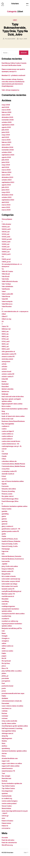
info (3, 554)
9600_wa (5, 336)
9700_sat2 (6, 341)
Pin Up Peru (6, 663)
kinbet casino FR (7, 571)
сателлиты (6, 828)
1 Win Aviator (6, 224)
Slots (3, 743)
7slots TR (5, 326)
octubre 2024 (7, 152)
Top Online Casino (8, 786)
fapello (4, 484)
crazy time (5, 469)
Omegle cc (6, 638)
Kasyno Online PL (8, 569)
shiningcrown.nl (7, 733)
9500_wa (5, 334)
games (4, 519)
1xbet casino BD (7, 294)
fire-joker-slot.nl (7, 496)
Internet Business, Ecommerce (13, 559)
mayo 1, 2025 (23, 39)
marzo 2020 (6, 210)
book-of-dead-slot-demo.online (13, 416)
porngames (6, 681)
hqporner (5, 551)
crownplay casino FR (9, 471)
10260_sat (5, 244)
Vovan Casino (7, 806)
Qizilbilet (5, 698)
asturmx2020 (11, 39)
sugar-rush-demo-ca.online (12, 763)
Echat (4, 476)
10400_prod (6, 249)
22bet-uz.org (6, 319)
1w (3, 269)
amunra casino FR (8, 356)
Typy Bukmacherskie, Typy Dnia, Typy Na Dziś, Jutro (15, 29)
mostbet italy (6, 616)
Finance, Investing (8, 491)
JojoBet (4, 564)
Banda (4, 381)
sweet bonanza (7, 768)
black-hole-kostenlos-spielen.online (15, 409)
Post (3, 683)
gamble (4, 511)
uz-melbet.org (7, 798)
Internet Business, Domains (11, 556)
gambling (5, 514)
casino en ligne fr (8, 431)
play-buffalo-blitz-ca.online (11, 671)
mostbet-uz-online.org (10, 621)
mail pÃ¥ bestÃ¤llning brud (11, 591)
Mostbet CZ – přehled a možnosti (13, 75)
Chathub (5, 454)
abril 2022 (5, 202)
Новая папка (6, 823)
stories (4, 753)
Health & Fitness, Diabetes (11, 541)
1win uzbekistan (7, 286)
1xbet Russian (7, 306)
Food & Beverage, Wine (10, 499)
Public (4, 696)
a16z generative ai (8, 351)
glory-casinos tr (7, 526)
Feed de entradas (8, 840)
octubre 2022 (6, 197)
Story (4, 756)
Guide (4, 536)
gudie (4, 534)
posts (4, 688)
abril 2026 (5, 107)
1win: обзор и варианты (10, 90)
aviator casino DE (8, 374)
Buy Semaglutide (8, 424)
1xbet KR (5, 299)
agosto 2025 (6, 127)
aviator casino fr (7, 376)
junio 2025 (5, 132)
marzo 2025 (6, 140)
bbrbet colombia (7, 389)
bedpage (5, 394)
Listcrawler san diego (9, 584)
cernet (4, 449)
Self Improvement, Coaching (12, 728)
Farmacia (5, 486)
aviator (4, 369)
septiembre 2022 (8, 200)
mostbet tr (5, 618)
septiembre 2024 (8, 155)
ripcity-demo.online (9, 723)
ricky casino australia (9, 721)
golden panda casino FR (10, 531)
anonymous (6, 361)
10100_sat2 (6, 237)
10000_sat (6, 227)
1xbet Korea (6, 296)
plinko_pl (5, 676)
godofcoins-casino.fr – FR (11, 529)
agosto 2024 (6, 157)
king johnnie (6, 574)
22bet (15, 20)
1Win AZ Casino (7, 271)
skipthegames (7, 738)
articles (4, 366)
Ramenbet (5, 703)
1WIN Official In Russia (10, 281)
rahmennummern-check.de (12, 701)
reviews (4, 718)
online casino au (7, 646)
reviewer (5, 716)
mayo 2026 (6, 105)
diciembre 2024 (7, 147)
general (4, 524)
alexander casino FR (9, 354)
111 (3, 257)
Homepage (6, 549)
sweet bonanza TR (8, 771)
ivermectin (6, 561)
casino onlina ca (7, 434)
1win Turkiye (6, 284)
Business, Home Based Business (13, 421)
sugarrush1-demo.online (10, 766)
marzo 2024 (6, 170)
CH (3, 451)
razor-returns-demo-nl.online (12, 706)
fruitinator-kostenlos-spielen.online (14, 506)
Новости (5, 826)
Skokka (4, 741)
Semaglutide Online (9, 731)
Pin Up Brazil (6, 661)
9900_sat (5, 346)
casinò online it (7, 439)
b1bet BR (5, 379)
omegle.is (5, 641)
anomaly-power (7, 359)
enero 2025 (6, 145)
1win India (5, 279)
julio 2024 (5, 160)
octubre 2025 (7, 122)
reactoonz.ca (6, 708)
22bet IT (5, 316)
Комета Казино (7, 821)
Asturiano (15, 3)
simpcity (5, 736)
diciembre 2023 (7, 177)
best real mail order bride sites (13, 396)
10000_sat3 (6, 229)
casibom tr (5, 426)
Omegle (4, 636)
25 (3, 321)
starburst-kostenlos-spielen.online (14, 751)
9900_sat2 (6, 349)
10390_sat (5, 247)
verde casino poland (9, 803)
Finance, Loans (7, 494)
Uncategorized (7, 791)
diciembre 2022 (7, 195)
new (3, 631)
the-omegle (6, 776)
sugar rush (5, 761)
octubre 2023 (7, 180)
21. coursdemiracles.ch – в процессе (15, 311)
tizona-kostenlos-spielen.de (12, 783)
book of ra (5, 414)
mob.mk (4, 604)
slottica (4, 746)
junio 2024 (5, 162)
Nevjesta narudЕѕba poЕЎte (12, 628)
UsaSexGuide (6, 796)
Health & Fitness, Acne (10, 539)
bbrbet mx (5, 391)
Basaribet (5, 386)
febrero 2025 (6, 142)
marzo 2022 (6, 205)
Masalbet (5, 599)
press (4, 691)
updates (5, 793)
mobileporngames (8, 606)
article (4, 364)
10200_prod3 (7, 239)
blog (3, 411)
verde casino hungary (10, 801)
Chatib (4, 456)
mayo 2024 (6, 165)
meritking (5, 601)
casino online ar (7, 436)
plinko (4, 673)
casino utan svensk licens (11, 441)
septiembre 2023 (8, 182)
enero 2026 (6, 115)
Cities (4, 459)
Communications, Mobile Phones (13, 464)
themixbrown (6, 778)
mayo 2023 (6, 192)
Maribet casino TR (8, 594)
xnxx (3, 818)
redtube (4, 711)
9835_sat (5, 344)
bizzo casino (6, 406)
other (4, 648)
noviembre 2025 (8, 120)
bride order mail (7, 419)
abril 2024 (5, 167)
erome (4, 479)
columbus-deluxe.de (9, 461)
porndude (5, 678)
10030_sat (6, 232)
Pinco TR (5, 668)
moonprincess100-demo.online (13, 613)
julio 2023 (5, 187)
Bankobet (5, 384)
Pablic (4, 653)
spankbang (6, 748)
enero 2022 (6, 207)
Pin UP (4, 658)
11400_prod (6, 259)
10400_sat (6, 252)
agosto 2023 (6, 185)
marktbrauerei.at (8, 596)
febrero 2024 (6, 172)
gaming (4, 521)
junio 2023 (5, 190)
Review (4, 713)
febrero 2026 (6, 112)
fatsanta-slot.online (9, 489)
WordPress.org (7, 845)
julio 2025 (5, 130)
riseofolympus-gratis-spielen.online (15, 726)
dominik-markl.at (8, 474)
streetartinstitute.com (10, 758)
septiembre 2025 (8, 125)
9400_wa (5, 331)
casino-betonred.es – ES (10, 444)
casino (4, 429)
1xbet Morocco (7, 304)
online (4, 643)
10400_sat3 (6, 254)
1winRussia (6, 289)
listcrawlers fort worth (10, 586)
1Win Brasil (6, 274)
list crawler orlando (9, 576)
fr (2, 504)
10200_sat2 (6, 242)
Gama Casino (6, 509)
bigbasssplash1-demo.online (12, 404)
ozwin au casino (7, 651)
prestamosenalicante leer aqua (13, 693)
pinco (4, 666)
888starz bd (6, 329)
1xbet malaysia (7, 301)
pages (4, 656)
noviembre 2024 (8, 150)
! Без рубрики (7, 219)
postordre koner (7, 686)
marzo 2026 (6, 110)
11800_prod (6, 262)
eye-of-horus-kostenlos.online (13, 481)
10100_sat (5, 234)
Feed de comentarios (9, 842)
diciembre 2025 (7, 117)
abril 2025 (5, 137)
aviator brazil (6, 371)
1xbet (4, 291)
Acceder (5, 837)
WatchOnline (6, 808)
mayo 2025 (6, 135)
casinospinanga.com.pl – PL (12, 446)
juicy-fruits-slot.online (10, 566)
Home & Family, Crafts (10, 544)
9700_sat (5, 339)
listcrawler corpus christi (11, 581)
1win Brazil (5, 276)
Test (3, 773)
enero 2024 (6, 175)
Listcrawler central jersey (11, 579)
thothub (4, 781)
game (4, 516)
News (4, 633)
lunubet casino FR (8, 589)
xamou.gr (5, 816)
